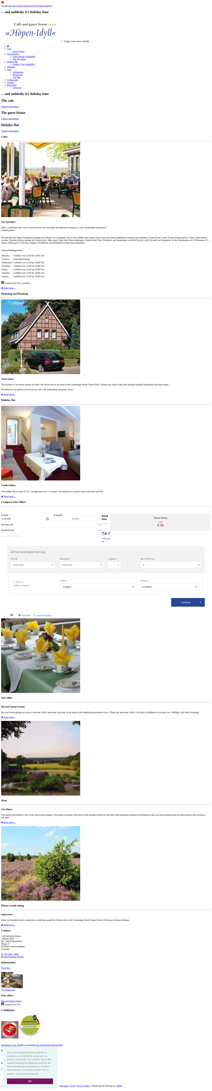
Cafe (9, 49)
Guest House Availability (24, 56)
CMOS (118, 1086)
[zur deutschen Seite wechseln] (2, 3)
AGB (72, 1086)
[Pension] (40, 373)
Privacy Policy (26, 615)
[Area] (106, 758)
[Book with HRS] (9, 1037)
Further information (10, 106)
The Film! (5, 968)
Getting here (12, 80)
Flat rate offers (19, 59)
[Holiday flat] (40, 479)
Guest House (13, 54)
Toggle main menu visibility (76, 41)
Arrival (14, 558)
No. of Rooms (147, 558)
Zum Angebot (160, 534)
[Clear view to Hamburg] (12, 987)
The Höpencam (8, 990)
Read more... (9, 288)
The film (16, 77)
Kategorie (58, 515)
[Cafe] (40, 216)
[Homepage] (26, 6)
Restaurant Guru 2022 (11, 1045)
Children (144, 580)
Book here (11, 85)
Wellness (11, 67)
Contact (10, 82)
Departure (65, 558)
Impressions (18, 72)
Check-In (17, 87)
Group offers (18, 51)
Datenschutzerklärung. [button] (27, 1074)
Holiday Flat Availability (24, 64)
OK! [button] (30, 1081)
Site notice (64, 1086)
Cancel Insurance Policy (44, 615)
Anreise (4, 515)
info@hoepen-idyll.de (14, 957)
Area (9, 69)
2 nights (112, 558)
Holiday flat (12, 62)
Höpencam (18, 74)
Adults (64, 580)
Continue (186, 602)
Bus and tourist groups (11, 1001)
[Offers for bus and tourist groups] (106, 656)
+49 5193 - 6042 (11, 954)
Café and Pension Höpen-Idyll (49, 1045)
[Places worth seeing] (106, 863)
